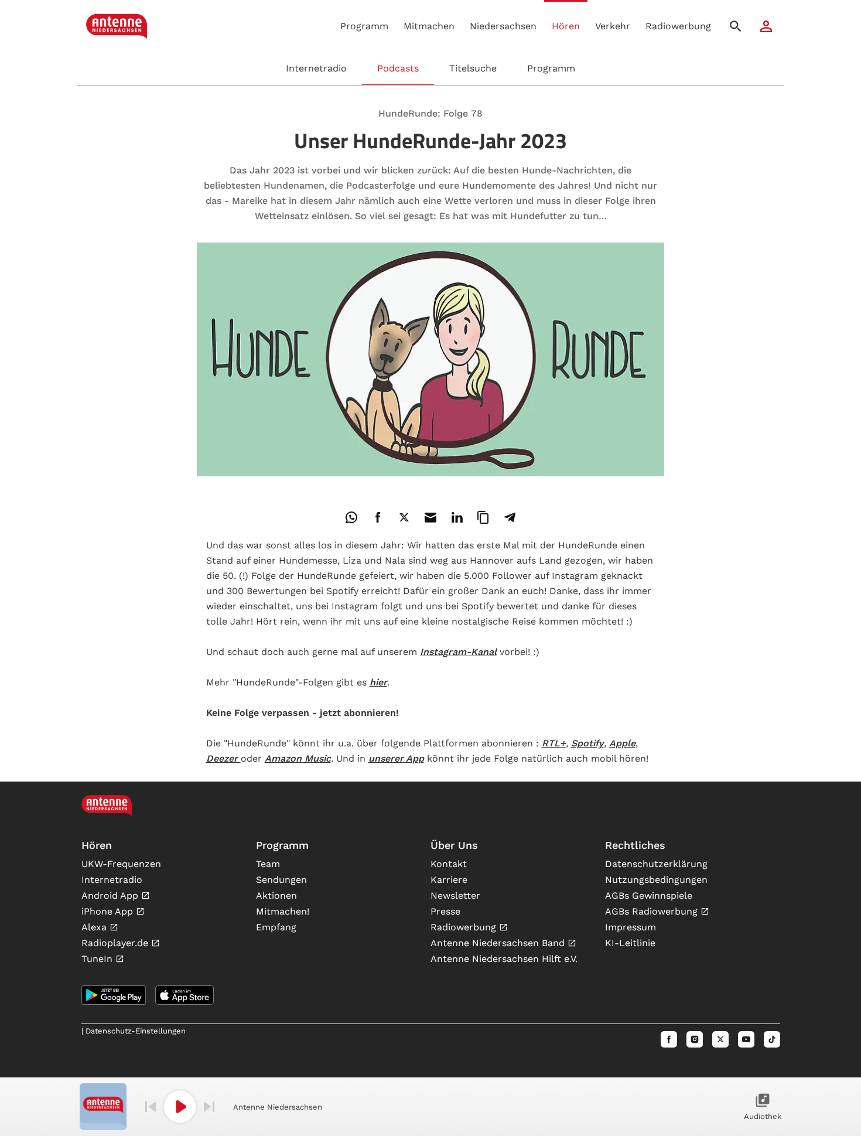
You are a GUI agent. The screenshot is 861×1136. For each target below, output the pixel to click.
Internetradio (316, 68)
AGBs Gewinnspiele (648, 895)
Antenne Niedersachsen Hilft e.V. (504, 958)
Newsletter (455, 895)
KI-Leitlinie (630, 943)
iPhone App (108, 911)
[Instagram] (694, 1039)
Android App (111, 895)
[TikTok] (772, 1039)
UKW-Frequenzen (121, 863)
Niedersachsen (503, 26)
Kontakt (448, 863)
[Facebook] (669, 1039)
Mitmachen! (282, 911)
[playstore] (113, 995)
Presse (445, 911)
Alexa (95, 927)
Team (268, 863)
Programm (364, 26)
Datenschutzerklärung (656, 863)
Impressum (630, 927)
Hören (566, 26)
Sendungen (281, 879)
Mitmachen (429, 26)
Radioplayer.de (116, 943)
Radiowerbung (678, 26)
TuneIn (98, 958)
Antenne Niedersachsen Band (499, 943)
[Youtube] (746, 1039)
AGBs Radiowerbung (653, 911)
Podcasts (398, 68)
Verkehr (612, 26)
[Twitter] (720, 1039)
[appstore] (184, 995)
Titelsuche (473, 68)
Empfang (276, 927)
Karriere (448, 879)
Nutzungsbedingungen (656, 879)
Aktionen (276, 895)
